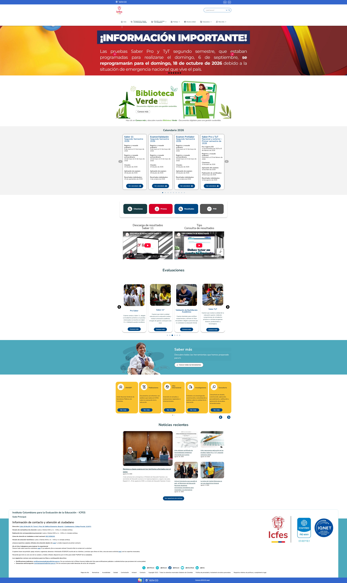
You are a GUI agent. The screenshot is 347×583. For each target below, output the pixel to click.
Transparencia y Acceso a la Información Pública (140, 21)
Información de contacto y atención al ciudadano (43, 522)
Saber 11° (134, 310)
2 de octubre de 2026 (159, 178)
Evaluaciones (206, 22)
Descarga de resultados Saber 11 (148, 227)
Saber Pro (213, 309)
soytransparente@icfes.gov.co (44, 563)
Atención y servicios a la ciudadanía (159, 21)
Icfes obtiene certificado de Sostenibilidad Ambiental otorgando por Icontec (183, 452)
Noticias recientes (173, 425)
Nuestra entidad (191, 22)
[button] (159, 21)
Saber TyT (186, 309)
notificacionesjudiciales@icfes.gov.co (47, 561)
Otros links (221, 22)
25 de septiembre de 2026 (133, 178)
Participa (175, 22)
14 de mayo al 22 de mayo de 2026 (134, 158)
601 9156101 (50, 536)
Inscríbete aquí (173, 65)
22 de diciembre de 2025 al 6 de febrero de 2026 (212, 148)
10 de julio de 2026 (130, 166)
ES (229, 2)
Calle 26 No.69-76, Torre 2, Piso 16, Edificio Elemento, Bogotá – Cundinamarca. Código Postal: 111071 (55, 527)
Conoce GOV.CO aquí (202, 580)
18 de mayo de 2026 (212, 174)
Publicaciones (153, 388)
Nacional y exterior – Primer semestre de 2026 (212, 140)
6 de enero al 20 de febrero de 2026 (212, 156)
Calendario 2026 (173, 130)
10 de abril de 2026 (208, 163)
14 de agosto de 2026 (211, 179)
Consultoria (223, 388)
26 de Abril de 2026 (210, 169)
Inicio (124, 22)
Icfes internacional (176, 387)
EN (225, 2)
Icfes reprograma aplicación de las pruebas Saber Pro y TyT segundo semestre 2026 (212, 452)
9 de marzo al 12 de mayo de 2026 (134, 148)
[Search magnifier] (229, 10)
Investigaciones (200, 388)
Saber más (183, 349)
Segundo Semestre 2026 (133, 139)
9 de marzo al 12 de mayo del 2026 (160, 148)
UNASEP (128, 388)
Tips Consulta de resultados (199, 227)
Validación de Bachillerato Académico (160, 311)
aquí (54, 543)
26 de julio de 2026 (132, 172)
